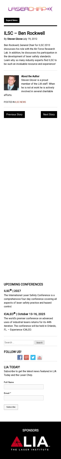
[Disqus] (30, 161)
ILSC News (20, 102)
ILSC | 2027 (12, 291)
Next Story (49, 114)
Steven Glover (15, 38)
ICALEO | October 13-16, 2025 (24, 314)
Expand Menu (12, 20)
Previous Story (14, 114)
